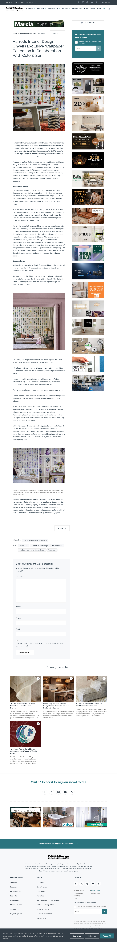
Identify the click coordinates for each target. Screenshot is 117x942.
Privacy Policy (42, 918)
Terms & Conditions (44, 914)
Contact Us (41, 891)
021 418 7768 (95, 890)
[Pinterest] (97, 2)
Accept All (107, 936)
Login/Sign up (16, 914)
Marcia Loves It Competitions (48, 900)
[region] (58, 935)
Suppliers (29, 9)
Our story (9, 2)
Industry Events (43, 909)
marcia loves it (57, 546)
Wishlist (108, 2)
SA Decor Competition (45, 905)
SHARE (57, 33)
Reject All (92, 936)
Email (18, 629)
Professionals (53, 9)
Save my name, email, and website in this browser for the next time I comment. (39, 644)
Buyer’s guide (42, 887)
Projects (65, 9)
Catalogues (76, 9)
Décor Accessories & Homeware (25, 33)
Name (19, 607)
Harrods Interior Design (40, 546)
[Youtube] (92, 2)
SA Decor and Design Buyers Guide (32, 550)
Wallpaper (52, 550)
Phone (18, 618)
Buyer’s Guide (20, 2)
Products (40, 9)
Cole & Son (23, 546)
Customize (77, 936)
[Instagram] (87, 2)
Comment (20, 576)
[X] (83, 2)
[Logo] (14, 9)
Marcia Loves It (90, 9)
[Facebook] (79, 2)
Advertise (30, 2)
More (99, 9)
